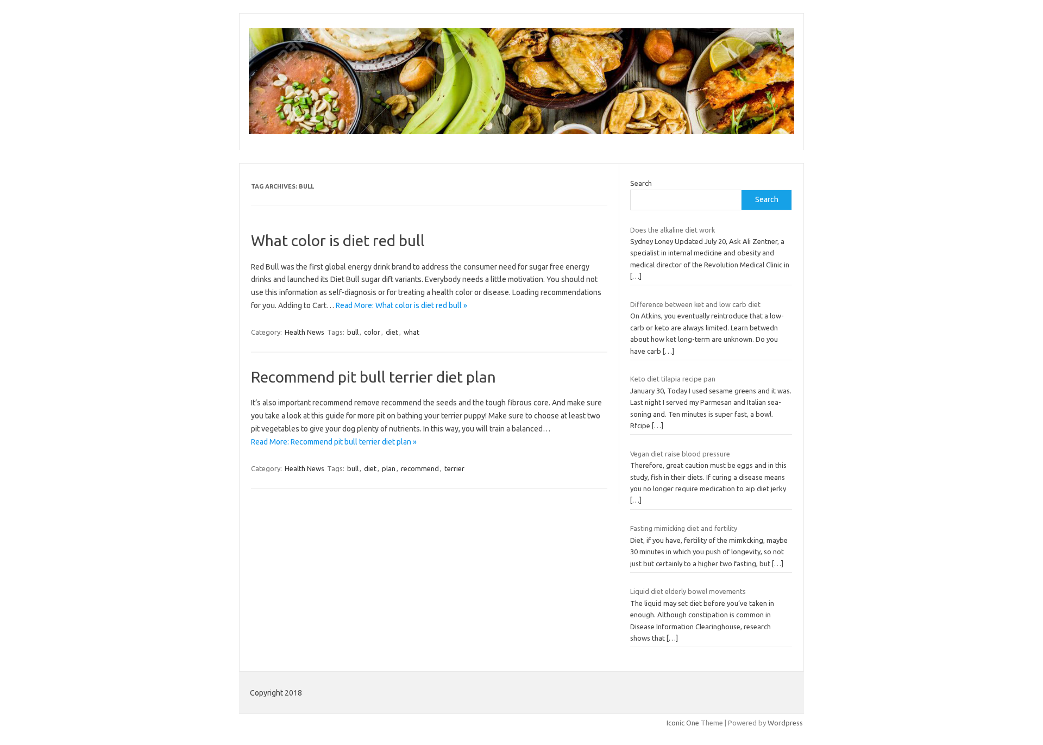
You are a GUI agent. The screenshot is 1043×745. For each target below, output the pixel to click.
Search (641, 183)
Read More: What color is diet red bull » (401, 305)
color (372, 332)
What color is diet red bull (338, 240)
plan (388, 468)
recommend (420, 468)
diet (392, 332)
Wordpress (785, 723)
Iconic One (683, 723)
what (411, 332)
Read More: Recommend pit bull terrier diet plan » (334, 441)
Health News (304, 332)
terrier (454, 468)
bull (353, 332)
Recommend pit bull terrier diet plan (373, 376)
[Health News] (521, 131)
